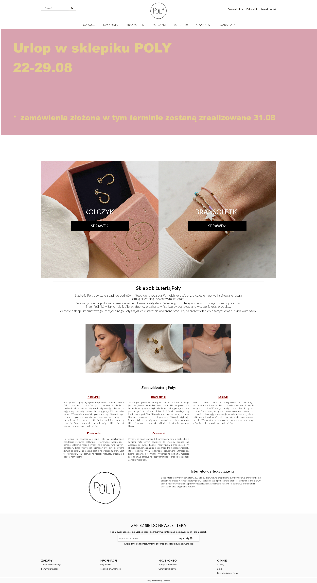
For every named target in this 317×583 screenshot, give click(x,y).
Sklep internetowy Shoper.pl (158, 581)
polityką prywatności (183, 543)
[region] (158, 93)
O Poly (220, 564)
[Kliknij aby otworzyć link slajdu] (158, 93)
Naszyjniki (94, 396)
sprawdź (100, 226)
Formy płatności (49, 568)
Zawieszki (158, 433)
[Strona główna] (158, 10)
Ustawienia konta (167, 568)
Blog (219, 568)
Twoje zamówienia (167, 564)
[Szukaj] (72, 8)
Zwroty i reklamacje (51, 564)
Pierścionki (94, 433)
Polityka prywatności (110, 568)
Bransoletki (217, 212)
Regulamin (105, 564)
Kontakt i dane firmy (227, 572)
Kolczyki (100, 212)
